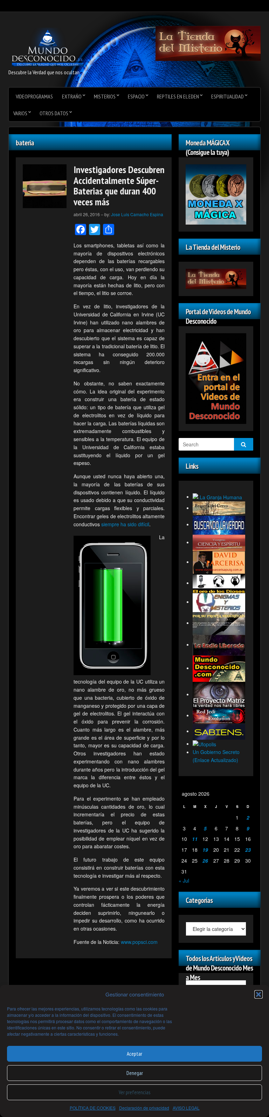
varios (20, 113)
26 (205, 860)
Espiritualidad (227, 96)
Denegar (134, 1073)
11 (195, 838)
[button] (258, 994)
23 (248, 849)
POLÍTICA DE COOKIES (93, 1108)
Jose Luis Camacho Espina (137, 214)
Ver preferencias (134, 1092)
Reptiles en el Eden (178, 96)
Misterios (105, 96)
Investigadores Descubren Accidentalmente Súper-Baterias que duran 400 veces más (119, 185)
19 (205, 849)
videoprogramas (34, 96)
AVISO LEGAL (186, 1108)
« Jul (184, 880)
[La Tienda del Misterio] (208, 42)
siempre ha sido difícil (125, 524)
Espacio (136, 96)
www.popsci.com (139, 941)
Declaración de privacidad (144, 1108)
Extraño (72, 96)
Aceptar (134, 1053)
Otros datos (54, 113)
